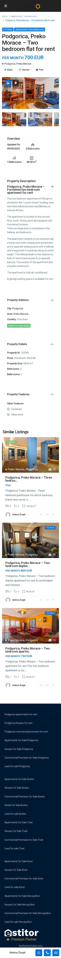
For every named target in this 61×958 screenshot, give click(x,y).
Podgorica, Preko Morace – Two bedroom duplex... (27, 564)
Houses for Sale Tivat (16, 831)
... (29, 499)
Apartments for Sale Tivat (19, 822)
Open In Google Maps (18, 325)
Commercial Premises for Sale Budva (25, 796)
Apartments (16, 16)
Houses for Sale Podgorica (19, 749)
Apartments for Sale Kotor (19, 861)
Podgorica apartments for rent (21, 714)
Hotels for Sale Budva (16, 805)
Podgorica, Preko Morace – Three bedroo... (28, 479)
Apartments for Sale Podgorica (21, 740)
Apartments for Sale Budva (19, 779)
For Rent (8, 29)
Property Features (18, 394)
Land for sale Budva (15, 813)
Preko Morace (23, 63)
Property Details (17, 344)
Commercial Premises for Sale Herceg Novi (27, 913)
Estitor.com (36, 945)
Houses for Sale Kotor (16, 870)
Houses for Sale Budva (17, 787)
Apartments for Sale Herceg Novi (22, 896)
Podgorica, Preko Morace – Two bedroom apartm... (27, 650)
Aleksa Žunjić (19, 514)
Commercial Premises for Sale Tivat (24, 839)
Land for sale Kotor (15, 887)
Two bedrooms (30, 16)
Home (5, 16)
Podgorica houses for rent (18, 723)
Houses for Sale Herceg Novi (20, 904)
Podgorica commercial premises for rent (26, 731)
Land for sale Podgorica (17, 766)
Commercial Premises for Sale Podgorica (27, 757)
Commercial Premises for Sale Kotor (24, 878)
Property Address (18, 300)
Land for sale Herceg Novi (18, 921)
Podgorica (10, 63)
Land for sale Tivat (14, 848)
